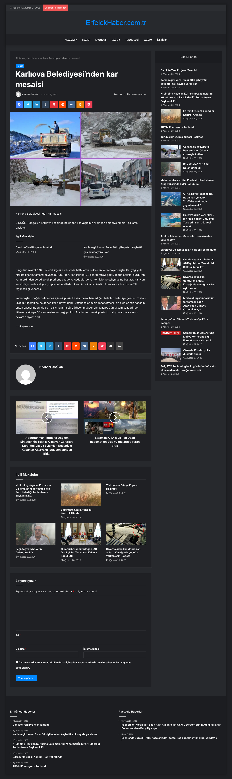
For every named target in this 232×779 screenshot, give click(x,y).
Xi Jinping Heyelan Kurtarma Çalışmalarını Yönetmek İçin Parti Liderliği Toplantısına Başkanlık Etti (187, 97)
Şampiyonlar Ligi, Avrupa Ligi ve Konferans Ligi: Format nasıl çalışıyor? (198, 336)
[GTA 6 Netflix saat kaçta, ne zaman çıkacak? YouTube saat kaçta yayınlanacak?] (171, 199)
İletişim (162, 39)
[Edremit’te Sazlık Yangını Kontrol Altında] (81, 494)
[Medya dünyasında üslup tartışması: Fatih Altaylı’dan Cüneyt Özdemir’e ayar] (171, 303)
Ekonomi (101, 39)
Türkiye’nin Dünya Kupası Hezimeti (182, 136)
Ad (18, 635)
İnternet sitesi (91, 648)
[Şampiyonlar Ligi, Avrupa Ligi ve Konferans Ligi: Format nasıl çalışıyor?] (171, 333)
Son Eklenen (189, 56)
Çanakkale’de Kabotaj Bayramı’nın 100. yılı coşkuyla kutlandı (196, 150)
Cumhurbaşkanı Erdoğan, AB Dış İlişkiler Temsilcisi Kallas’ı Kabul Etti (79, 552)
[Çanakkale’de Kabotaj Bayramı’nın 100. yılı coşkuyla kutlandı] (171, 151)
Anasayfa (71, 39)
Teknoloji (132, 39)
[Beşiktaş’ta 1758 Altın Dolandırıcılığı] (35, 534)
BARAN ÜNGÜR (30, 94)
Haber (86, 39)
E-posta (21, 648)
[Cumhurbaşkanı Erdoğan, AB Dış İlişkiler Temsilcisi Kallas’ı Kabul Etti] (81, 534)
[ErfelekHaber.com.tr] (116, 22)
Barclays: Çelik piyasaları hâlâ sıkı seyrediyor (188, 249)
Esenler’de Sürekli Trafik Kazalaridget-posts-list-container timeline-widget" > (169, 737)
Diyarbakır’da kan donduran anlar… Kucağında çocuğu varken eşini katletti (123, 552)
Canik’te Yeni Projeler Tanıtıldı (34, 247)
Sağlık (116, 39)
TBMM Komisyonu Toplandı (177, 127)
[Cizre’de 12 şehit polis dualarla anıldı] (171, 355)
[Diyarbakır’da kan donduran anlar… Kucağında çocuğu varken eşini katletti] (126, 534)
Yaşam (148, 39)
